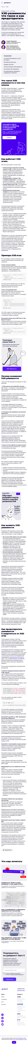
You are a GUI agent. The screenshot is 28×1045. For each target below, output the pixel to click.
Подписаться (9, 979)
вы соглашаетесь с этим (21, 1039)
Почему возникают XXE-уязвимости (13, 66)
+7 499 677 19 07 (20, 988)
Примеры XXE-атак (9, 64)
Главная (3, 6)
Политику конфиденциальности (16, 974)
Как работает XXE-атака (10, 62)
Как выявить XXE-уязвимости (11, 69)
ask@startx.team (21, 990)
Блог (7, 6)
